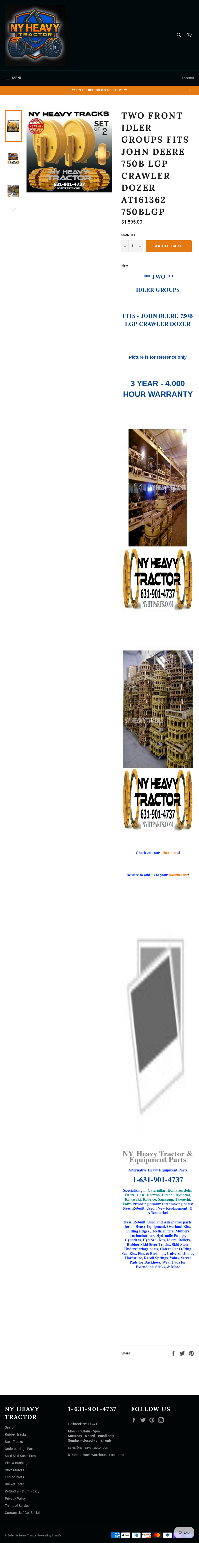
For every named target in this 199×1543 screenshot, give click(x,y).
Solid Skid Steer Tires (20, 1456)
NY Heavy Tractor (25, 1535)
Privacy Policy (15, 1498)
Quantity (128, 235)
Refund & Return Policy (22, 1491)
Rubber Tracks (15, 1434)
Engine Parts (14, 1477)
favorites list (178, 874)
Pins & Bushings (17, 1463)
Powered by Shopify (49, 1535)
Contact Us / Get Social (22, 1513)
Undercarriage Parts (20, 1449)
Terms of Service (17, 1506)
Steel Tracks (14, 1442)
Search (10, 1427)
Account (188, 78)
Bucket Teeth (14, 1484)
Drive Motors (14, 1470)
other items (170, 852)
